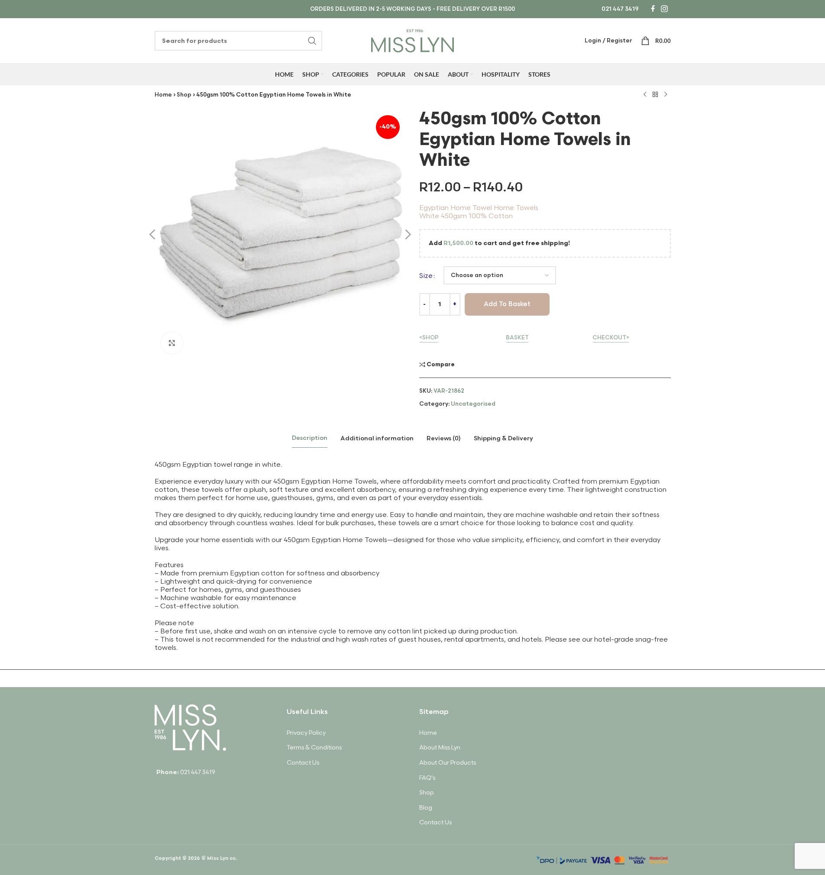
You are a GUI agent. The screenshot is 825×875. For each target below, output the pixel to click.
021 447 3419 (620, 9)
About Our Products (447, 762)
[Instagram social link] (664, 9)
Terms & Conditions (314, 747)
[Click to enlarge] (172, 343)
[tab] (309, 438)
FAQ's (427, 777)
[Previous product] (645, 95)
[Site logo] (412, 40)
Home (163, 94)
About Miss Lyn (439, 747)
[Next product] (665, 95)
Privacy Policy (306, 732)
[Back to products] (655, 95)
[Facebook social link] (652, 9)
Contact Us (303, 762)
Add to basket (507, 304)
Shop (184, 94)
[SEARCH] (312, 41)
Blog (425, 807)
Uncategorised (473, 403)
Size (426, 276)
